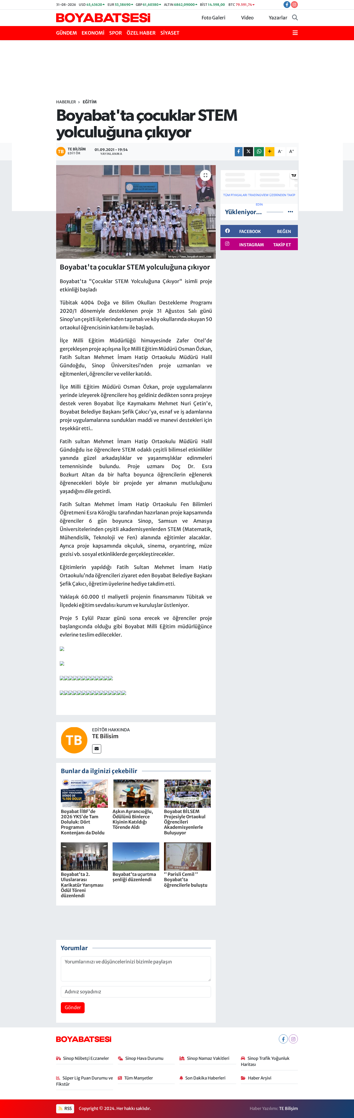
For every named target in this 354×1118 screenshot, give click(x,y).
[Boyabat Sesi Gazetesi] (103, 17)
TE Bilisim (105, 736)
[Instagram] (293, 1038)
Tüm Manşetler (138, 1078)
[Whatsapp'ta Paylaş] (259, 151)
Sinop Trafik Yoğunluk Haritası (265, 1061)
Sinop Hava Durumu (144, 1058)
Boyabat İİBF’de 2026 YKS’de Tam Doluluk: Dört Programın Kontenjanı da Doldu (83, 822)
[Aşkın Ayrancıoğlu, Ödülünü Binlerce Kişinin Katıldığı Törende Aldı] (136, 793)
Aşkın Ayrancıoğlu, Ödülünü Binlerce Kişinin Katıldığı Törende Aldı (133, 819)
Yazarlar (278, 18)
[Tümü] (290, 212)
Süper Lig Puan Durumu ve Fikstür (84, 1081)
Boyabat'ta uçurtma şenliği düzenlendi (134, 876)
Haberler (66, 101)
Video (247, 18)
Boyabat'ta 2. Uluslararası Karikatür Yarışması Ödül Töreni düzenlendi (82, 884)
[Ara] (295, 18)
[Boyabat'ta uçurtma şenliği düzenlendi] (136, 856)
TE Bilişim (288, 1108)
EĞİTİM (90, 101)
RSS (68, 1108)
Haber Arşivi (259, 1078)
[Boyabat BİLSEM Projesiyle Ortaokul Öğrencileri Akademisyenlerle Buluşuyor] (187, 793)
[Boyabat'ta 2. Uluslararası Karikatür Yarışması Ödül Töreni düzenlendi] (84, 856)
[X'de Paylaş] (248, 151)
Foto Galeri (213, 18)
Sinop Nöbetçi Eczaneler (86, 1058)
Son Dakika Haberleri (205, 1078)
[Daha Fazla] (269, 151)
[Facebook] (283, 1038)
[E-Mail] (96, 748)
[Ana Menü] (295, 33)
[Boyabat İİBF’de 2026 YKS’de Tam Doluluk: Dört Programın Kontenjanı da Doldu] (84, 793)
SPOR (115, 33)
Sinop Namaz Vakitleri (208, 1058)
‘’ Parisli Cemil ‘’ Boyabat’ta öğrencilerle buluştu (185, 879)
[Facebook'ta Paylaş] (239, 151)
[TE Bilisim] (74, 740)
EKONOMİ (93, 33)
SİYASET (169, 33)
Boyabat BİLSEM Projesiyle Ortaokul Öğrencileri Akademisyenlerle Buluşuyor (184, 822)
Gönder (73, 1007)
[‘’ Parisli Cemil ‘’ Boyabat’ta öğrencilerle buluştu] (187, 856)
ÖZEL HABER (141, 33)
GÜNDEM (66, 33)
